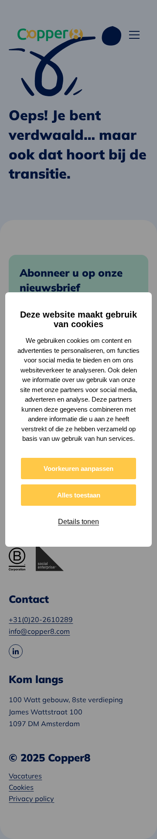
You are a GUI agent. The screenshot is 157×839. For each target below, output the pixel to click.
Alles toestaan (78, 495)
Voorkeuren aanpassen (78, 468)
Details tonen (78, 521)
